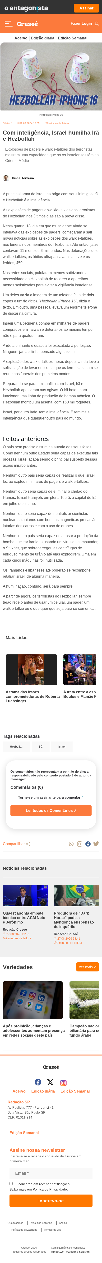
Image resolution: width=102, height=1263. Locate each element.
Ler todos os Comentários (49, 811)
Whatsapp (71, 844)
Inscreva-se (51, 1200)
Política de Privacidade (50, 1189)
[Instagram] (63, 1083)
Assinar (86, 8)
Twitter (96, 844)
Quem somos (15, 1222)
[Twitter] (50, 1083)
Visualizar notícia (21, 657)
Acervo (21, 38)
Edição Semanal (72, 38)
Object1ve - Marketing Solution (70, 1251)
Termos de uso (52, 1229)
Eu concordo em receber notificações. (41, 1184)
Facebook (88, 844)
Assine (63, 1222)
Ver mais (86, 967)
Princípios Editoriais (41, 1222)
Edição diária (42, 38)
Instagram (80, 844)
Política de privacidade (24, 1229)
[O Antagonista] (26, 8)
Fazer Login (81, 23)
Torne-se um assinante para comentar (49, 797)
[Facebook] (38, 1083)
